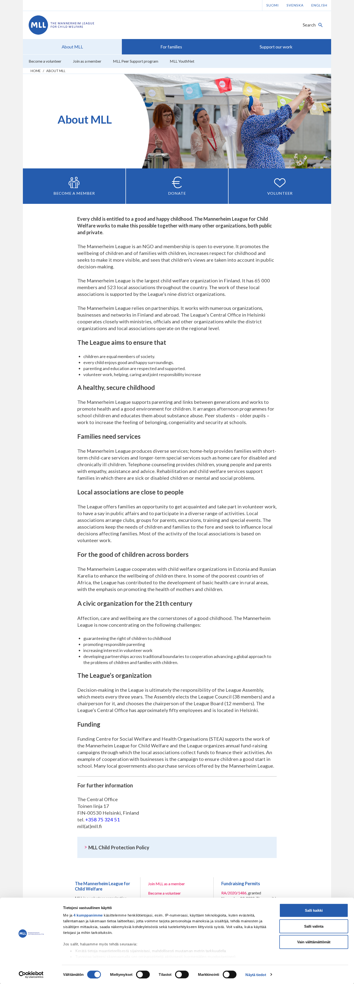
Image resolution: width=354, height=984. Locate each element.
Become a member (74, 193)
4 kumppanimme (88, 915)
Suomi (272, 5)
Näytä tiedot (255, 974)
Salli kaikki (314, 910)
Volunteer (280, 193)
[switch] (143, 974)
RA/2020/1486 (234, 893)
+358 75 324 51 (102, 819)
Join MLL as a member (166, 883)
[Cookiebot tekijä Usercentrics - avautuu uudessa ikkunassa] (31, 974)
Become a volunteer (164, 893)
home (36, 71)
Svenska (295, 5)
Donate (177, 193)
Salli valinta (313, 926)
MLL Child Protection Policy (118, 847)
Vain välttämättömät (313, 942)
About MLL (56, 71)
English (319, 5)
